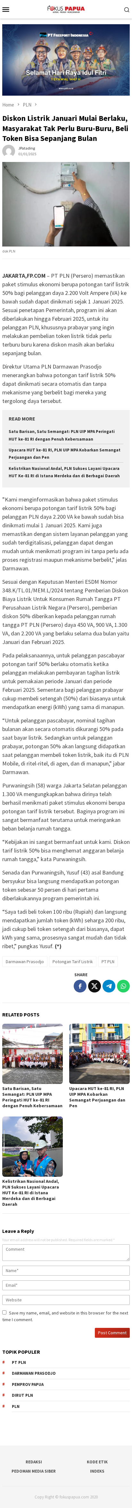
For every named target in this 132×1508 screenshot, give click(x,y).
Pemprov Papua (28, 1384)
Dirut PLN (22, 1395)
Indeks (97, 1471)
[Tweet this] (94, 986)
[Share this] (80, 986)
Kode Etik (97, 1462)
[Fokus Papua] (65, 8)
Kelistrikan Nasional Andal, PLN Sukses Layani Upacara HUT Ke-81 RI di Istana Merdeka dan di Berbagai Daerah (30, 1192)
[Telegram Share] (109, 986)
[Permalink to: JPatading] (8, 150)
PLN (16, 1406)
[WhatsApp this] (123, 986)
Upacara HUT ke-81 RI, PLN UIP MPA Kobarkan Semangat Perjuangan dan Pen (97, 1097)
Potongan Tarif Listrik (73, 961)
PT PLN (108, 961)
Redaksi (34, 1462)
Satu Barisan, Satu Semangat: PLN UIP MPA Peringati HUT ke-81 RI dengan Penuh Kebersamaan (32, 1097)
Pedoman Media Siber (34, 1471)
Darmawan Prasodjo (25, 961)
